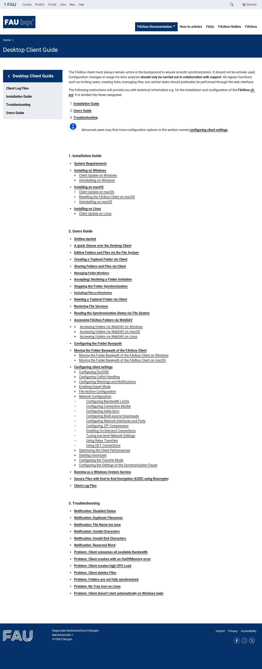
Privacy (233, 631)
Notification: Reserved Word (94, 545)
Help (81, 4)
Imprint (220, 631)
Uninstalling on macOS (95, 202)
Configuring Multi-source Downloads (112, 416)
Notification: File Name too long (97, 525)
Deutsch (251, 4)
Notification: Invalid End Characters (100, 538)
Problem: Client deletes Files (95, 573)
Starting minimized (92, 455)
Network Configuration (95, 396)
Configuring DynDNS (94, 372)
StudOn (40, 4)
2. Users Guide (81, 231)
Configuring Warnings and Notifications (107, 382)
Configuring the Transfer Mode (101, 460)
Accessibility (248, 631)
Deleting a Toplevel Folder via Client (100, 299)
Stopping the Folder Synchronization (101, 286)
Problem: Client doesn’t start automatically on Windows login (118, 593)
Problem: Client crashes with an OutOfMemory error (112, 559)
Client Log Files (17, 88)
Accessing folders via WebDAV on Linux (108, 336)
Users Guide (15, 113)
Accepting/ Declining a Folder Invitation (103, 279)
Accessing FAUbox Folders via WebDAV (103, 320)
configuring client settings (209, 130)
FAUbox (251, 27)
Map (72, 4)
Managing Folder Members (91, 273)
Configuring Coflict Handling (99, 377)
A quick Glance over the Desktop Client (102, 246)
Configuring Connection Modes (108, 406)
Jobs (63, 4)
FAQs (210, 27)
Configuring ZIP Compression (107, 426)
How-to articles (191, 27)
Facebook (237, 640)
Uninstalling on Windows (97, 180)
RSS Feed (244, 640)
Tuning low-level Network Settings (110, 436)
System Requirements (90, 163)
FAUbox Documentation (154, 27)
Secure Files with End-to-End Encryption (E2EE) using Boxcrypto (121, 479)
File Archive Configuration (97, 391)
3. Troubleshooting (84, 503)
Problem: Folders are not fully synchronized (106, 579)
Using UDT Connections (103, 445)
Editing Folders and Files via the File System (106, 253)
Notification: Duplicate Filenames (98, 518)
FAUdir (52, 4)
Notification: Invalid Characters (97, 531)
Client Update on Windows (98, 175)
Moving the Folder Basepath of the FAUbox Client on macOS (122, 360)
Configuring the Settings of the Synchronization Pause (118, 465)
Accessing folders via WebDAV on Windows (111, 327)
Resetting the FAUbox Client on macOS (107, 197)
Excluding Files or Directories (93, 292)
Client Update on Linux (95, 214)
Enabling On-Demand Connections (111, 431)
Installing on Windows (90, 170)
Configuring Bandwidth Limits (107, 401)
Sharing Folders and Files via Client (100, 266)
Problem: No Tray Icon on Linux (97, 586)
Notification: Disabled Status (95, 511)
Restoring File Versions (91, 306)
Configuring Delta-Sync (102, 411)
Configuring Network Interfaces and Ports (116, 421)
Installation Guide (19, 96)
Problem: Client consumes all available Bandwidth (111, 552)
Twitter (252, 640)
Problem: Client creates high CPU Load (102, 566)
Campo (27, 4)
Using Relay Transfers (102, 440)
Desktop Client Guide (33, 76)
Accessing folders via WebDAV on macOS (110, 332)
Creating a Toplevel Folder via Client (100, 259)
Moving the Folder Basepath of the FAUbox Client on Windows (123, 355)
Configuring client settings (93, 367)
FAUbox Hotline (229, 27)
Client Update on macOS (96, 192)
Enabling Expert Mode (95, 387)
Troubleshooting (18, 105)
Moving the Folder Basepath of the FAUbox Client (110, 350)
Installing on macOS (89, 187)
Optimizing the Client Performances (104, 450)
